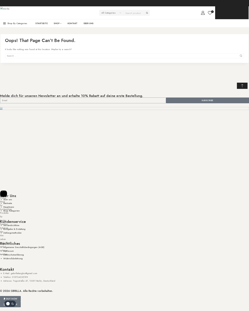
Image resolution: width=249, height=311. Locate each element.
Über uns (89, 23)
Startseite (41, 23)
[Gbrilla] (22, 13)
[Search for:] (124, 55)
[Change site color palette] (10, 304)
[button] (10, 299)
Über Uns (8, 195)
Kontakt (73, 23)
